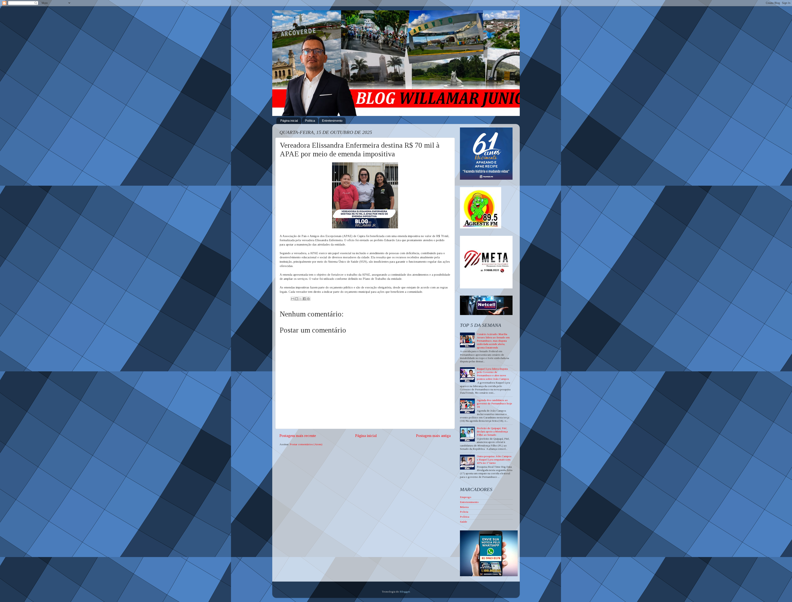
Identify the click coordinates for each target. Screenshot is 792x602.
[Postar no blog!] (297, 299)
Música (464, 507)
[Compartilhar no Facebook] (304, 299)
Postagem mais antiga (433, 435)
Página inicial (289, 120)
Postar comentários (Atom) (306, 444)
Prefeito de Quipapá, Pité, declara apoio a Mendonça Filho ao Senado (492, 431)
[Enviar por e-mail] (293, 299)
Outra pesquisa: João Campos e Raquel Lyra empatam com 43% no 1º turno (494, 459)
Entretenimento (332, 120)
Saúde (463, 521)
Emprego (465, 497)
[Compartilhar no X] (300, 299)
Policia (464, 511)
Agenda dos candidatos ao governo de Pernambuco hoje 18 (494, 403)
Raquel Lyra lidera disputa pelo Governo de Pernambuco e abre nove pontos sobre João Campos (493, 373)
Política (310, 120)
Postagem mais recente (297, 435)
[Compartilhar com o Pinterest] (308, 299)
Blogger (405, 591)
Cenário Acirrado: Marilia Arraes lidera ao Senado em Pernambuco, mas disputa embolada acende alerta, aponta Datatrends (493, 341)
